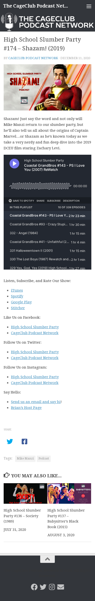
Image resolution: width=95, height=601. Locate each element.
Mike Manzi (25, 458)
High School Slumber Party (35, 327)
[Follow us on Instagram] (51, 587)
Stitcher (18, 308)
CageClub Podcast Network (33, 58)
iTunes (17, 290)
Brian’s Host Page (26, 407)
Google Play (21, 302)
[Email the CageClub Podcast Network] (60, 587)
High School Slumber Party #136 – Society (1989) (22, 516)
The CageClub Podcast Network (37, 6)
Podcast (43, 458)
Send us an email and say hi (36, 402)
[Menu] (89, 6)
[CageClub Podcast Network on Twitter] (43, 587)
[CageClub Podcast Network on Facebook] (34, 587)
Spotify (17, 296)
